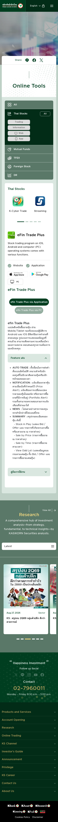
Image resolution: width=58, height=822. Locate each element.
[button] (51, 5)
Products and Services (16, 712)
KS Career (8, 775)
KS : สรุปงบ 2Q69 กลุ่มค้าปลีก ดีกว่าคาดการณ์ (26, 620)
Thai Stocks (30, 113)
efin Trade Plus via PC (29, 310)
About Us (8, 791)
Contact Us (9, 783)
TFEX (17, 158)
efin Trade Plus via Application (29, 302)
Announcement (12, 759)
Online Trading (11, 736)
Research (8, 728)
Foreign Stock (22, 166)
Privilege (7, 767)
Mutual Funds (22, 149)
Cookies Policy (22, 817)
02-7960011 (29, 688)
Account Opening (13, 720)
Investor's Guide (12, 751)
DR (15, 175)
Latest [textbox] (8, 546)
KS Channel (9, 743)
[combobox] (29, 546)
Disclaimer (37, 817)
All (15, 104)
